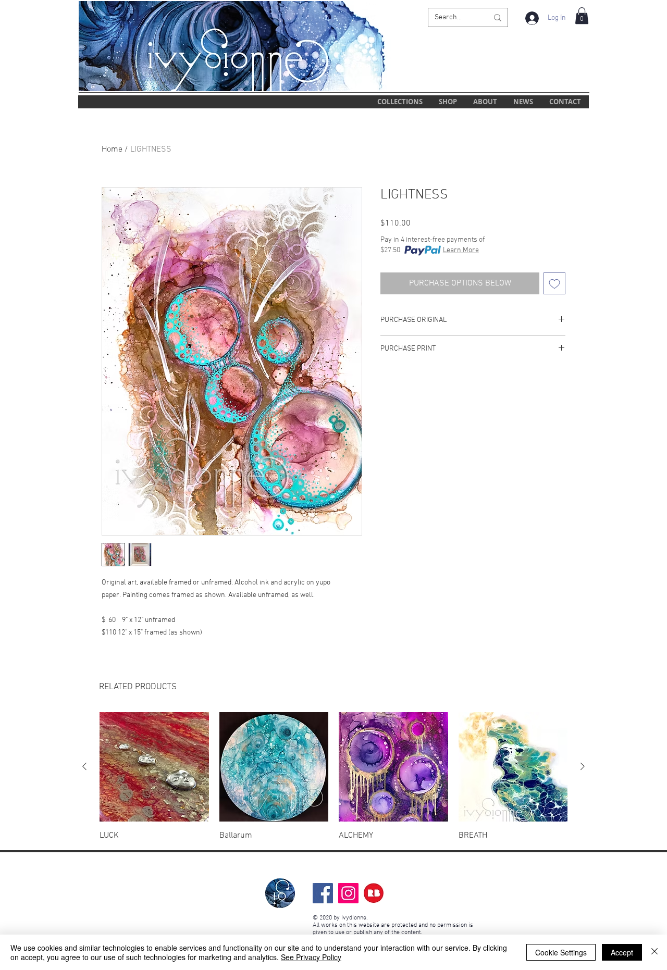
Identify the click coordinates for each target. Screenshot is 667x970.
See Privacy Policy (311, 957)
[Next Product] (582, 766)
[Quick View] (154, 767)
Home (112, 149)
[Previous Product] (84, 766)
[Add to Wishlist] (554, 283)
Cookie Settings (561, 952)
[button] (582, 15)
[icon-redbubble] (374, 893)
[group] (333, 777)
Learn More (461, 250)
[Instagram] (348, 893)
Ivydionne (353, 918)
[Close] (654, 952)
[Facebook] (323, 893)
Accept (622, 952)
